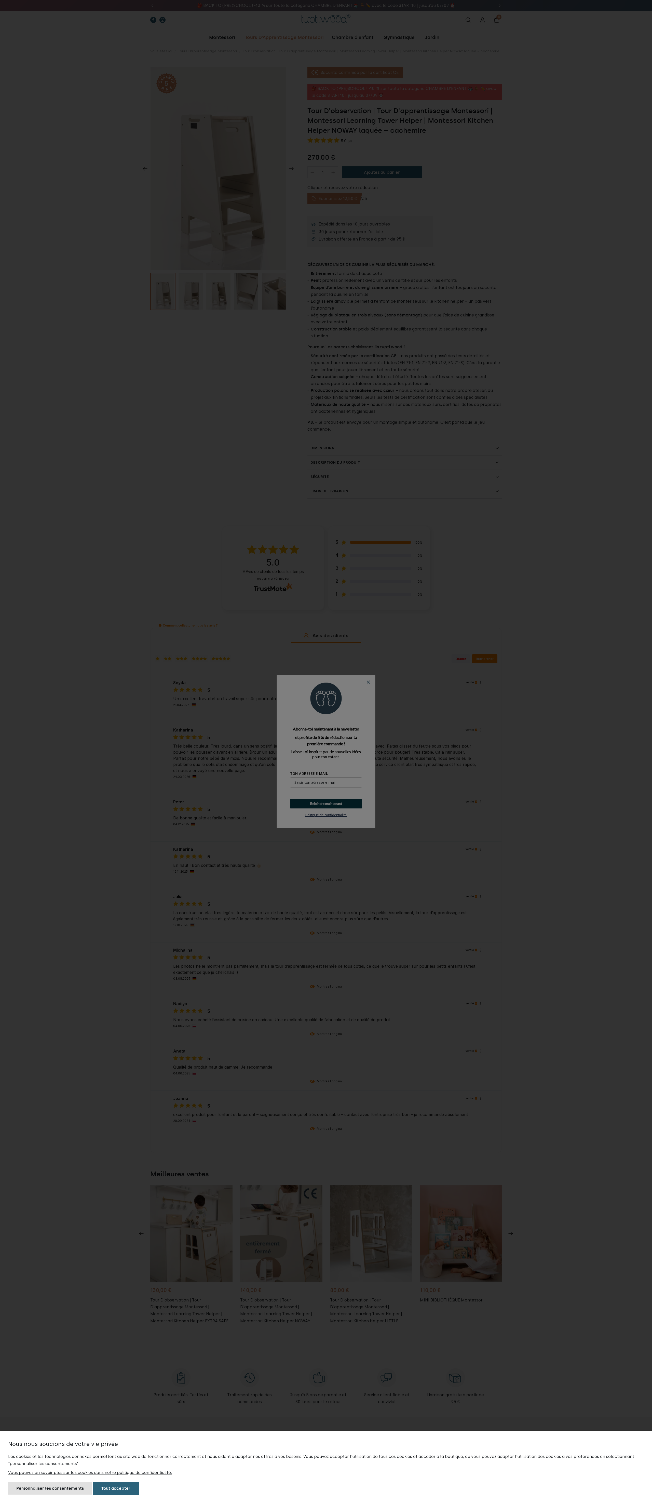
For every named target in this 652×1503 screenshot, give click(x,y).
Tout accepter (115, 1488)
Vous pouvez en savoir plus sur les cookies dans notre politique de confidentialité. (90, 1472)
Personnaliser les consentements (50, 1488)
